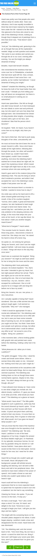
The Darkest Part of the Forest (12, 10)
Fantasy (8, 8)
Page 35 (25, 10)
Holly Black (16, 8)
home (3, 8)
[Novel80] (9, 3)
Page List (18, 547)
